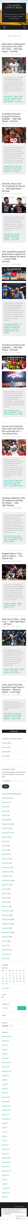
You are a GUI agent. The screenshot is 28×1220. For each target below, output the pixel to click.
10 (10, 976)
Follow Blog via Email (8, 769)
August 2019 (5, 802)
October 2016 (6, 928)
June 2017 (5, 893)
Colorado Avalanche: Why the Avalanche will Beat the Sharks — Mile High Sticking (13, 502)
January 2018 (5, 863)
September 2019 (6, 798)
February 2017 (6, 910)
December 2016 (6, 919)
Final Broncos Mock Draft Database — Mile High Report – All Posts (13, 347)
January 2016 (5, 954)
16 (6, 978)
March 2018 (5, 854)
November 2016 (6, 923)
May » (7, 988)
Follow (5, 786)
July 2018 (4, 841)
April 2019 (4, 815)
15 (3, 978)
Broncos (4, 747)
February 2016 (6, 950)
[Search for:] (14, 1008)
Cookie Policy (8, 1213)
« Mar (3, 988)
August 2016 (5, 936)
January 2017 (5, 915)
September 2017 (6, 880)
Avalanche (5, 743)
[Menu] (4, 27)
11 (13, 976)
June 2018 (5, 845)
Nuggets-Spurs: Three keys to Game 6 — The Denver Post (12, 556)
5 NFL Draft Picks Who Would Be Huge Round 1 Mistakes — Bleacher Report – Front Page (13, 688)
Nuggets (4, 751)
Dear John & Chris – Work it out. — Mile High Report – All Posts (13, 621)
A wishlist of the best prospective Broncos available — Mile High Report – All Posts (11, 117)
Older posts (14, 731)
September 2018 (6, 832)
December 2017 (6, 867)
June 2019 (5, 806)
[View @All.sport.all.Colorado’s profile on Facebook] (2, 997)
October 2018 (6, 828)
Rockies (4, 756)
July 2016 (4, 941)
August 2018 (5, 837)
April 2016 (4, 945)
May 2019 (4, 811)
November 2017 (6, 871)
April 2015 (4, 958)
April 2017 (4, 902)
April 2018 (4, 850)
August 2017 (5, 884)
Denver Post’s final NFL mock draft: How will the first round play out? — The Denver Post (12, 430)
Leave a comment (16, 54)
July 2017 (4, 889)
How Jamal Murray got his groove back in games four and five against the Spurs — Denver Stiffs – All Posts (14, 256)
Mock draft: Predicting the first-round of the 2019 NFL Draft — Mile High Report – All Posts (13, 48)
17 (10, 978)
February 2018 (6, 858)
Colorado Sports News (14, 6)
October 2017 (6, 876)
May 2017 (4, 897)
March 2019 (5, 819)
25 (13, 981)
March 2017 (5, 906)
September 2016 (6, 932)
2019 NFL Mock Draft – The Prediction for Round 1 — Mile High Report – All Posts (13, 187)
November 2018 (6, 824)
